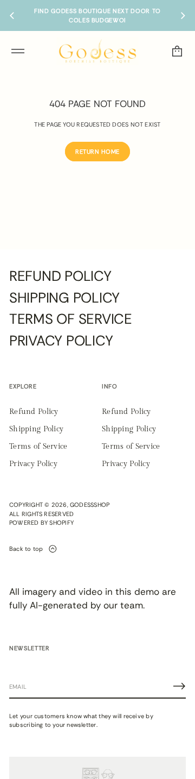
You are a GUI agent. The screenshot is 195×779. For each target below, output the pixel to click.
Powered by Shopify (41, 522)
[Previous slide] (12, 16)
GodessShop (89, 504)
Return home (97, 151)
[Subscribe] (179, 686)
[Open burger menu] (17, 51)
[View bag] (177, 51)
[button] (177, 51)
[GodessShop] (97, 51)
